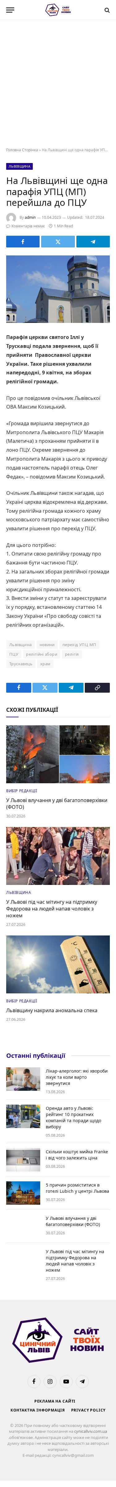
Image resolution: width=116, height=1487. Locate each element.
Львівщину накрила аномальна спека (51, 1010)
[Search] (106, 10)
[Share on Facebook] (23, 241)
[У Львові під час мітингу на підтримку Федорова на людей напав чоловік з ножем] (58, 856)
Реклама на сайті (54, 1401)
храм (45, 663)
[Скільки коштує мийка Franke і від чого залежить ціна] (23, 1159)
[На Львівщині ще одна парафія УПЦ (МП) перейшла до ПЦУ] (58, 289)
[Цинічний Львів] (58, 10)
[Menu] (10, 10)
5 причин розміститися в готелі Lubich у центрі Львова (77, 1188)
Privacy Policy (88, 1410)
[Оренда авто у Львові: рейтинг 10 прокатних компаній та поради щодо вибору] (23, 1116)
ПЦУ (13, 654)
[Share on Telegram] (93, 241)
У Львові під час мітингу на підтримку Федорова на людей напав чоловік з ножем (51, 908)
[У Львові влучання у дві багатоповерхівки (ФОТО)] (58, 754)
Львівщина (19, 166)
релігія (72, 654)
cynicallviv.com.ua (90, 1431)
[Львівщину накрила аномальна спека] (58, 964)
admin (30, 217)
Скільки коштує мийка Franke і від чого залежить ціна (77, 1155)
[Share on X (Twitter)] (58, 241)
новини (47, 644)
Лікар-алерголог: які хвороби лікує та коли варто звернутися (77, 1077)
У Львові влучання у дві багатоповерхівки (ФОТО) (56, 803)
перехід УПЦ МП (79, 644)
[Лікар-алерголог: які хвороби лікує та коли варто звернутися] (23, 1079)
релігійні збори (41, 654)
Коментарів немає (28, 226)
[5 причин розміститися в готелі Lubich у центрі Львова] (23, 1193)
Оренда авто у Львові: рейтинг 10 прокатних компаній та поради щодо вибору (73, 1117)
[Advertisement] (58, 84)
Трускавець (20, 663)
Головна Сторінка (22, 150)
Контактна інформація (38, 1410)
